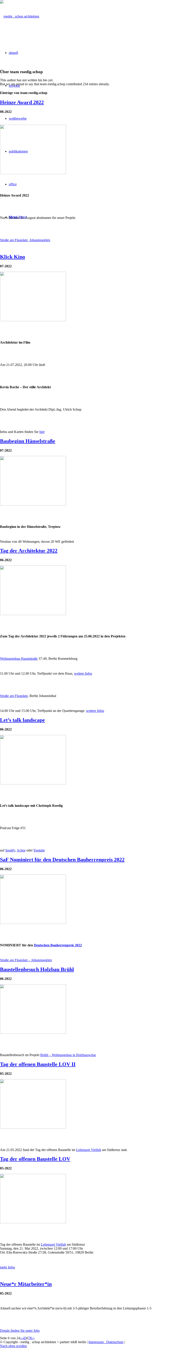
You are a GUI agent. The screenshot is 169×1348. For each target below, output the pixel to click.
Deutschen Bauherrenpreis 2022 (58, 945)
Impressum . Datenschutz (105, 1342)
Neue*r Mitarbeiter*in (26, 1284)
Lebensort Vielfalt (88, 1150)
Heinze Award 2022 (22, 102)
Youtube (39, 850)
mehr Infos (7, 1267)
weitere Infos (83, 673)
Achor (21, 850)
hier (42, 432)
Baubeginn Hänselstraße (27, 441)
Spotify (10, 850)
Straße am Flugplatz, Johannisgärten (25, 240)
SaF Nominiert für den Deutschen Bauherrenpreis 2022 (62, 859)
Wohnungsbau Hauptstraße (19, 658)
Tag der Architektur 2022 (28, 550)
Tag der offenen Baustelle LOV (35, 1159)
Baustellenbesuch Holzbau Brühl (37, 969)
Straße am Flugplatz (14, 696)
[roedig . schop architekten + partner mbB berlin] (19, 16)
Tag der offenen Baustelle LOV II (37, 1064)
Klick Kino (12, 257)
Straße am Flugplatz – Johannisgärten (26, 960)
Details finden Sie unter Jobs (20, 1330)
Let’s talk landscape (22, 720)
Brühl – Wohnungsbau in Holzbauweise (68, 1055)
